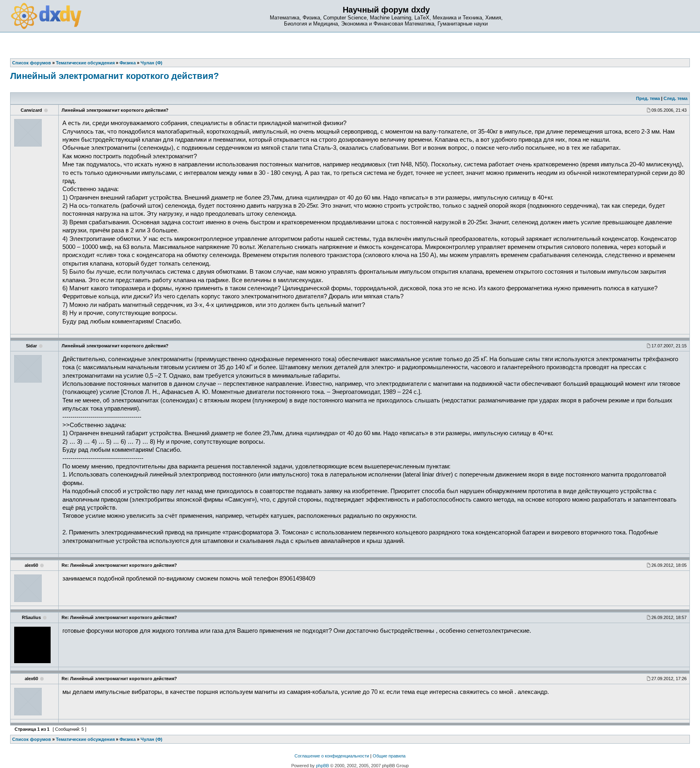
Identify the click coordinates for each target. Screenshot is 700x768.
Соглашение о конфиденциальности (332, 755)
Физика (128, 739)
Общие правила (389, 755)
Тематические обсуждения (85, 739)
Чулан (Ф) (151, 739)
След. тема (675, 98)
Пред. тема (648, 98)
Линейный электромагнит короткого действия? (114, 76)
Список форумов (31, 739)
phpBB (322, 765)
